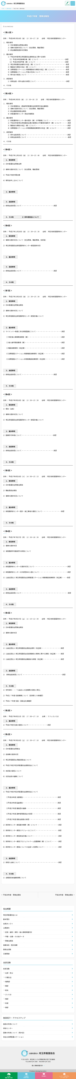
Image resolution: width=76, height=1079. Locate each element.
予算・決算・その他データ (14, 936)
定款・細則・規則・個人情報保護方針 (18, 932)
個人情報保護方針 (37, 1065)
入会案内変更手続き (26, 1076)
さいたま (8, 994)
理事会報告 (8, 8)
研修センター (8, 1028)
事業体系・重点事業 (10, 945)
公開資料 (6, 928)
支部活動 (6, 968)
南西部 (7, 981)
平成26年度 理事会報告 (64, 895)
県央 (6, 990)
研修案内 (44, 1076)
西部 (6, 986)
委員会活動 (7, 949)
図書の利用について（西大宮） (14, 1032)
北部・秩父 (9, 973)
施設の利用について (10, 1024)
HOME (3, 8)
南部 (6, 999)
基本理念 (6, 919)
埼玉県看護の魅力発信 (9, 1076)
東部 (6, 1007)
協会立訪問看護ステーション (13, 1037)
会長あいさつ (8, 923)
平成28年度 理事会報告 (12, 895)
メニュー (72, 3)
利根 (6, 1003)
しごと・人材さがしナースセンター (64, 1076)
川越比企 (8, 977)
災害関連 (6, 953)
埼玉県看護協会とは (10, 915)
